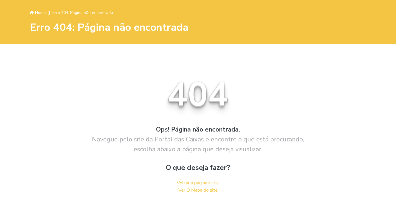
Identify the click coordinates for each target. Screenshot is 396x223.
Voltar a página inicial (198, 183)
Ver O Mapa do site (198, 190)
